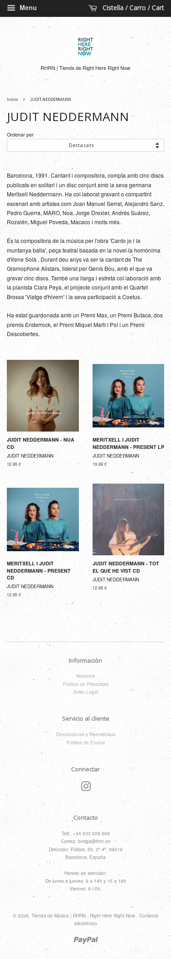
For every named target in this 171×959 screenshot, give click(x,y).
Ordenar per (20, 134)
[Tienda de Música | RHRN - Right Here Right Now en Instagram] (86, 788)
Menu (27, 7)
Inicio (12, 99)
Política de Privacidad (86, 683)
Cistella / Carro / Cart (132, 7)
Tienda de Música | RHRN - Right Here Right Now (83, 915)
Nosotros (85, 675)
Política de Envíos (86, 742)
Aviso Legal (85, 691)
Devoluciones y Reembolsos (85, 734)
